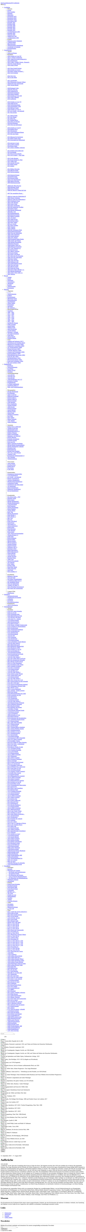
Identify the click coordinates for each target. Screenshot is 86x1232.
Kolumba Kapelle (12, 440)
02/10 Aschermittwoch (13, 844)
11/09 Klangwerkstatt (13, 846)
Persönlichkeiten (11, 48)
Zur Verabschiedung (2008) (14, 347)
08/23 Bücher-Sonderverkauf (15, 661)
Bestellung (10, 365)
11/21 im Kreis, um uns (13, 918)
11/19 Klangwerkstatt (13, 699)
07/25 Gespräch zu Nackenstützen (16, 626)
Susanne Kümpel (11, 405)
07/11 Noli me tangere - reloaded (16, 1009)
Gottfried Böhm (11, 42)
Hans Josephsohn (12, 404)
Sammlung (7, 594)
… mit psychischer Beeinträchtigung (17, 876)
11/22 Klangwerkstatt (13, 669)
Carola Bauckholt (12, 504)
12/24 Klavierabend (12, 634)
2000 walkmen (11, 228)
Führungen (10, 280)
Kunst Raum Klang (12, 889)
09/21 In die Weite (12, 919)
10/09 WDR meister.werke (14, 1017)
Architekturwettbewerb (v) (14, 580)
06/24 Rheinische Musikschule (15, 646)
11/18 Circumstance (12, 713)
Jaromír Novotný (11, 556)
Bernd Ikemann (11, 529)
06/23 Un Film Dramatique (14, 663)
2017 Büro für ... (11, 118)
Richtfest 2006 (11, 24)
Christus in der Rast (12, 428)
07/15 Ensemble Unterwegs (14, 765)
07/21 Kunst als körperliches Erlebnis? (17, 684)
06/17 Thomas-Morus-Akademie (16, 727)
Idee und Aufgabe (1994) (14, 362)
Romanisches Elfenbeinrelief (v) (15, 455)
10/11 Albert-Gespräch (13, 829)
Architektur (7, 7)
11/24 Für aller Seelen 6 (13, 643)
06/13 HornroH (11, 991)
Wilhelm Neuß (11, 327)
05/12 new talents (12, 821)
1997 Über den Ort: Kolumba (15, 256)
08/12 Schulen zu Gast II (14, 812)
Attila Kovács (11, 407)
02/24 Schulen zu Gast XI (14, 649)
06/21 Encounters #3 (12, 931)
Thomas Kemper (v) (12, 535)
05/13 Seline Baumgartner (14, 995)
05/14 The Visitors (12, 986)
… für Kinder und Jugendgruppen (16, 872)
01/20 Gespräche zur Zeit (14, 695)
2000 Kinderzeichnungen (14, 231)
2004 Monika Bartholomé (14, 210)
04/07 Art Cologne (12, 860)
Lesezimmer (10, 890)
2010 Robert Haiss (12, 176)
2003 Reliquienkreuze (13, 213)
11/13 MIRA (10, 989)
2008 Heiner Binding (13, 189)
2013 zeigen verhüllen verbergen (16, 147)
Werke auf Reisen (12, 53)
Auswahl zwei (11, 376)
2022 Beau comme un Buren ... (15, 71)
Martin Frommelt (11, 401)
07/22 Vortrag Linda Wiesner (15, 674)
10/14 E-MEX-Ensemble (14, 777)
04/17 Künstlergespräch (13, 730)
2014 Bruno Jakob (12, 146)
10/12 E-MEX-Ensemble (14, 808)
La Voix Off (10, 908)
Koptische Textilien (12, 381)
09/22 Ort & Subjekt (12, 916)
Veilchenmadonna (12, 458)
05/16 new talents (12, 745)
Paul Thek (10, 416)
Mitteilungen (10, 593)
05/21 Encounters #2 (12, 939)
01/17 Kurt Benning (12, 971)
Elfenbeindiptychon (12, 429)
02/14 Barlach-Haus (12, 789)
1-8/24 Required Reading (14, 652)
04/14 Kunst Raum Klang (14, 985)
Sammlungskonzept (12, 596)
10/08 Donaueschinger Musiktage (16, 850)
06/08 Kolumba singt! (13, 852)
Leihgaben (10, 599)
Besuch (6, 275)
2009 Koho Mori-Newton (14, 185)
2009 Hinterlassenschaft (13, 182)
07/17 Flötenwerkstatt (13, 724)
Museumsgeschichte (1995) (14, 359)
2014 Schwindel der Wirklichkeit (16, 140)
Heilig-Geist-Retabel (12, 434)
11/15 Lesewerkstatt (12, 751)
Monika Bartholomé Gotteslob (15, 446)
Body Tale (10, 512)
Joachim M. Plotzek (12, 323)
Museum (6, 289)
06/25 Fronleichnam (12, 628)
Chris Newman (11, 555)
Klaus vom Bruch (12, 521)
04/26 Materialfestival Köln (14, 616)
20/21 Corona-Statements (14, 689)
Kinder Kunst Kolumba (13, 884)
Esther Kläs (10, 536)
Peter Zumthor (11, 12)
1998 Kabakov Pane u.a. (13, 245)
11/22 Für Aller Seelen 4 (13, 672)
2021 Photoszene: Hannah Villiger (16, 82)
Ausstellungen (7, 3)
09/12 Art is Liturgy (12, 1000)
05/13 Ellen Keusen (12, 994)
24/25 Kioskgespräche (13, 622)
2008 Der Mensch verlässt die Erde (16, 190)
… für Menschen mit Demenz (15, 875)
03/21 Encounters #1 (12, 946)
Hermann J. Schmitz (12, 332)
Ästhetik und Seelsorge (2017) (15, 341)
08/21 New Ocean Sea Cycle (15, 680)
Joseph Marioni (11, 410)
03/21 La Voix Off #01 (13, 950)
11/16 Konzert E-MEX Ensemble (16, 738)
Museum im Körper (12, 907)
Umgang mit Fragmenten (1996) (16, 352)
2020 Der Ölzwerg (12, 89)
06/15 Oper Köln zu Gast (14, 768)
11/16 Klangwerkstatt (13, 736)
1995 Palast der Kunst (13, 268)
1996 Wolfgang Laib (12, 262)
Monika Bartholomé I (13, 501)
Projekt (9, 10)
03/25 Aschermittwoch (13, 631)
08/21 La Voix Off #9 (13, 924)
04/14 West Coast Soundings (15, 788)
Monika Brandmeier (12, 513)
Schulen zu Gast (11, 895)
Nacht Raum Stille (12, 887)
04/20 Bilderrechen (12, 968)
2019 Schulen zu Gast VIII (14, 96)
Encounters (10, 904)
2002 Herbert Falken (12, 221)
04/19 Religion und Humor (14, 707)
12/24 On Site (11, 635)
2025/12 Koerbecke (12, 605)
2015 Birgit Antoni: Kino (14, 138)
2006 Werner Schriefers (13, 198)
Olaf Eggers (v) (11, 524)
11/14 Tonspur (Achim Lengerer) (16, 771)
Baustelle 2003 (11, 30)
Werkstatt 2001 (11, 35)
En (5, 4)
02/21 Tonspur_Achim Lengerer (16, 690)
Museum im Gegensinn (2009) (15, 344)
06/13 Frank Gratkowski (13, 800)
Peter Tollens (10, 417)
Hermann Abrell (11, 498)
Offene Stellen (11, 303)
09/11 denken (11, 1007)
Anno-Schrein (11, 463)
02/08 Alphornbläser (12, 857)
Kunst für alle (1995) (12, 356)
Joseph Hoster (11, 326)
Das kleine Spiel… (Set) (13, 497)
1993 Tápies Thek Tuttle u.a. (15, 272)
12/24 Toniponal (11, 637)
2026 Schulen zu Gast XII (14, 56)
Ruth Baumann (11, 506)
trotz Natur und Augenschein (15, 588)
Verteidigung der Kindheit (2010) (16, 343)
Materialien (10, 15)
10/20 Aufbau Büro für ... (14, 957)
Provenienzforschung (13, 602)
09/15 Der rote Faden (13, 975)
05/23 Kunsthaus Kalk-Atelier (15, 664)
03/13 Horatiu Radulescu (14, 805)
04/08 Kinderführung (13, 1029)
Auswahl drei (11, 378)
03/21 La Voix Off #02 (13, 948)
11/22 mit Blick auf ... (13, 670)
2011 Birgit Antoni (12, 164)
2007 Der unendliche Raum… (15, 193)
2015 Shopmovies (12, 131)
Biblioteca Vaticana (12, 576)
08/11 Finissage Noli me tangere (15, 1004)
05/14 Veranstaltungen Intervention (16, 785)
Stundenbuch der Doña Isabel (15, 484)
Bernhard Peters (11, 558)
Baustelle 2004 (11, 28)
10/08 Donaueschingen (13, 1021)
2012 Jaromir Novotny (13, 163)
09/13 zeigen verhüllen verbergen (16, 992)
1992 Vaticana (11, 274)
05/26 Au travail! (11, 613)
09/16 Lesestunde (12, 760)
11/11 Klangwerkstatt (13, 828)
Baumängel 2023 (11, 18)
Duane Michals (11, 553)
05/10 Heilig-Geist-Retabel (14, 841)
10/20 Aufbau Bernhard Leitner (15, 960)
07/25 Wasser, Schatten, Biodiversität (17, 625)
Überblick (10, 311)
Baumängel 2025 (11, 16)
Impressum (8, 1214)
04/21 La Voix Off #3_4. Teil (15, 940)
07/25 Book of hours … (13, 623)
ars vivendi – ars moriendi (14, 477)
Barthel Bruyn (11, 466)
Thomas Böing (11, 510)
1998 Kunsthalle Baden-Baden (15, 239)
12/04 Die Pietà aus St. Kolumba (16, 863)
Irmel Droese (10, 523)
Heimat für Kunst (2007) (13, 349)
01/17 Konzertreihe (12, 735)
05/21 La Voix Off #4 (13, 936)
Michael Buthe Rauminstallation (15, 445)
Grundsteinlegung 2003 (13, 31)
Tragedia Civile (11, 454)
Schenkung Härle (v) (12, 385)
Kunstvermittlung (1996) (13, 353)
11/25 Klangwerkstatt (13, 620)
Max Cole (10, 518)
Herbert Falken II (12, 399)
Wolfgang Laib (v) (12, 547)
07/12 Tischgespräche (13, 815)
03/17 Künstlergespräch (13, 733)
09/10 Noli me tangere (13, 1012)
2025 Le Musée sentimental (14, 57)
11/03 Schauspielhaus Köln (14, 864)
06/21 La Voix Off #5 (13, 933)
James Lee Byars (11, 394)
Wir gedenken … (11, 307)
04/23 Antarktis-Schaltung (14, 666)
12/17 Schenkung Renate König (15, 719)
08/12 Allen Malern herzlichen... (16, 814)
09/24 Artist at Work (12, 913)
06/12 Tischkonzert (12, 817)
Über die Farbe (11, 577)
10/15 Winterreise (12, 756)
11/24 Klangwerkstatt (13, 640)
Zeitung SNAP (11, 370)
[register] (17, 1227)
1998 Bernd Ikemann (13, 243)
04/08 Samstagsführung (13, 1027)
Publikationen (7, 364)
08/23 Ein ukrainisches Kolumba (16, 660)
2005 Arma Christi (12, 204)
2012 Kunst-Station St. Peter (15, 160)
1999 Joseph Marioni (13, 236)
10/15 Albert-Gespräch (13, 757)
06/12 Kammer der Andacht (14, 818)
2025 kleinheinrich (12, 60)
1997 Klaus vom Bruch (13, 254)
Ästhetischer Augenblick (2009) (15, 346)
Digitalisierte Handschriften (14, 474)
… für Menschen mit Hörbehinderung (17, 878)
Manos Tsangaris (11, 419)
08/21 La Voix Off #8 (13, 925)
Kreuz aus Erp (11, 442)
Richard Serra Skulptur (13, 451)
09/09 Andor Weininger (13, 847)
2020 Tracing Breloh (12, 85)
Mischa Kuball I (11, 541)
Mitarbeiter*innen (12, 298)
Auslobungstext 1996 (13, 38)
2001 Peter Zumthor (12, 225)
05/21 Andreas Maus (12, 937)
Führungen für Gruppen (13, 870)
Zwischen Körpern (12, 901)
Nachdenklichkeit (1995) (14, 358)
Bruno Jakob (10, 532)
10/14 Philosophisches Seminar (15, 780)
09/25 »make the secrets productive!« (17, 911)
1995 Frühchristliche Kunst (14, 263)
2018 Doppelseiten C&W (14, 106)
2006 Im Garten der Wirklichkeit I (16, 199)
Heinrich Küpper (11, 408)
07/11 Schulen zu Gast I (13, 834)
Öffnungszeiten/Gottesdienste (15, 45)
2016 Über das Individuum (14, 124)
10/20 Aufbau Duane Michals (15, 962)
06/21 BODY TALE (12, 687)
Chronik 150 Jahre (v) (13, 585)
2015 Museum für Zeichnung (15, 137)
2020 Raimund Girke (13, 88)
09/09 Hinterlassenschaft (13, 1018)
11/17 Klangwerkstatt (13, 721)
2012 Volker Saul (12, 161)
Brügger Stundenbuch (13, 478)
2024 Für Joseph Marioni (14, 63)
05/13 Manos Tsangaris (13, 997)
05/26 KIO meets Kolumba (14, 611)
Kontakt (9, 285)
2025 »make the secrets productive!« (17, 59)
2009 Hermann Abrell (13, 187)
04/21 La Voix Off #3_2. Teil (15, 943)
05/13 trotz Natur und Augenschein (16, 998)
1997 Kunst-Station (12, 253)
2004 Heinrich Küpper (13, 214)
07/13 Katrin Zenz (12, 799)
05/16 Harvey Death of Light (15, 747)
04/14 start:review (12, 786)
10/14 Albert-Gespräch (13, 779)
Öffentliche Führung (12, 879)
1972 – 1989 (10, 314)
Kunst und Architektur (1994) (15, 361)
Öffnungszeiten (11, 286)
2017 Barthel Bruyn (12, 120)
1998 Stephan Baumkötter (14, 242)
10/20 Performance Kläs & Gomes (16, 963)
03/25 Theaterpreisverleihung (15, 629)
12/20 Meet (10, 953)
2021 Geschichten (12, 80)
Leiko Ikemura (11, 402)
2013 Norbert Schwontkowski (15, 150)
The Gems (10, 893)
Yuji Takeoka (10, 562)
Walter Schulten (11, 324)
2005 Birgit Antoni (12, 208)
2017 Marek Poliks (12, 115)
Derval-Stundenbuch (12, 490)
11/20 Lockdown (11, 954)
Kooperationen (11, 297)
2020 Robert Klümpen (13, 92)
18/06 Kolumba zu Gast (13, 715)
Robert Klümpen (11, 538)
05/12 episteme (11, 820)
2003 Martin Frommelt (13, 216)
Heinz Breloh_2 (11, 516)
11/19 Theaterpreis (12, 698)
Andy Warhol (11, 420)
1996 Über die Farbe (12, 265)
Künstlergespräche (12, 885)
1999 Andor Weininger (13, 234)
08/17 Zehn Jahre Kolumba (14, 722)
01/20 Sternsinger (12, 696)
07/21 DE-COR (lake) (13, 683)
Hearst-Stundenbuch (12, 487)
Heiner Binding (11, 509)
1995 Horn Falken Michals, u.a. (15, 269)
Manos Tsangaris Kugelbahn (15, 443)
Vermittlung (7, 866)
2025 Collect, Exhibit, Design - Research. (18, 62)
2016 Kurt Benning (12, 123)
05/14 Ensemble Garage (13, 783)
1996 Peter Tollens (12, 259)
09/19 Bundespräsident (13, 706)
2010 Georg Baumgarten (14, 179)
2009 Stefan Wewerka (13, 181)
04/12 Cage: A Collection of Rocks (16, 823)
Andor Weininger (12, 422)
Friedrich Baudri (11, 338)
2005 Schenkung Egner (13, 201)
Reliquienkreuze (11, 449)
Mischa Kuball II (11, 542)
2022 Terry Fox (11, 76)
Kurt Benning (11, 393)
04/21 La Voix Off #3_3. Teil (15, 942)
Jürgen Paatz (10, 413)
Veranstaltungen (8, 606)
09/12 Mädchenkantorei (13, 809)
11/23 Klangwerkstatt (13, 655)
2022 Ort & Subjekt (12, 73)
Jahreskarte (10, 283)
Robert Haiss (10, 527)
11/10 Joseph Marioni (13, 837)
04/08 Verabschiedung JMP (14, 855)
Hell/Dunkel (4, 1229)
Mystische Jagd (11, 448)
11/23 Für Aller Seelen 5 (13, 657)
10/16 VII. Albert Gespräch (14, 739)
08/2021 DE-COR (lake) (14, 922)
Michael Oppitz (11, 411)
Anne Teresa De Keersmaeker (15, 533)
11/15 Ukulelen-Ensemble (14, 750)
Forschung (10, 600)
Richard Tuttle (11, 565)
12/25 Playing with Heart (14, 617)
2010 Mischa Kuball (12, 170)
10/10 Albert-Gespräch (13, 838)
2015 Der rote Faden (12, 134)
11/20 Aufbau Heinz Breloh (14, 956)
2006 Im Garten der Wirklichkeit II (16, 196)
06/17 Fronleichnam (12, 725)
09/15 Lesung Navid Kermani (15, 762)
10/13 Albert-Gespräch (13, 797)
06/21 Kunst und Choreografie (15, 930)
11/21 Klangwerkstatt (13, 677)
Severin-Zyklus (11, 465)
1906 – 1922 (10, 320)
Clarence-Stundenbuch (13, 480)
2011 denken (10, 166)
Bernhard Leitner (11, 548)
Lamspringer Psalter (12, 483)
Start (2, 3)
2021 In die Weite (12, 77)
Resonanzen (10, 288)
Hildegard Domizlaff (12, 396)
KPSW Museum (11, 437)
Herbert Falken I (11, 397)
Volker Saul (10, 559)
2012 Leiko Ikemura (12, 158)
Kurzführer (10, 368)
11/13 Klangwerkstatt (13, 794)
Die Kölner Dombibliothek (14, 579)
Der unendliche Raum (13, 582)
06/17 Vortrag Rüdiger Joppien (15, 728)
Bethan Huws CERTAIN (14, 426)
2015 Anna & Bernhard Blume (15, 132)
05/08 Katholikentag (12, 853)
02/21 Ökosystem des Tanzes (15, 951)
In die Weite (10, 469)
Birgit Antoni (10, 500)
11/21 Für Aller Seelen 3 (13, 678)
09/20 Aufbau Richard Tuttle (15, 965)
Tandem (9, 899)
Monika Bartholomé (12, 391)
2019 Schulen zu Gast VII (14, 102)
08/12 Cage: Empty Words (14, 811)
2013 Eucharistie (11, 152)
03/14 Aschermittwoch (13, 988)
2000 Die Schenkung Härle (14, 230)
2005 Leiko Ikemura (12, 202)
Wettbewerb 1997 (12, 36)
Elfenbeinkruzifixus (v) (13, 431)
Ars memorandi (11, 486)
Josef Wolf (10, 570)
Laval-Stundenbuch (12, 475)
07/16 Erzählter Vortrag (13, 741)
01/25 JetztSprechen (12, 632)
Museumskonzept (12, 300)
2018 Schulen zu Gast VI (14, 109)
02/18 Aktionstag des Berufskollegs (16, 718)
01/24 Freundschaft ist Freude (15, 654)
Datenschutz (8, 1213)
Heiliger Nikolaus (12, 433)
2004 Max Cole (11, 211)
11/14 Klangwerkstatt (13, 774)
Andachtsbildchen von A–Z (14, 379)
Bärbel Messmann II (12, 551)
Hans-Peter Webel (12, 567)
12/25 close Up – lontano (14, 619)
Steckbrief (10, 306)
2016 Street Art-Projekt (13, 121)
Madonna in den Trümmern (14, 41)
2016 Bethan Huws (12, 129)
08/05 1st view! (11, 861)
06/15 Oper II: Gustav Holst (14, 977)
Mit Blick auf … (11, 892)
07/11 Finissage (11, 832)
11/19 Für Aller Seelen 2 (13, 701)
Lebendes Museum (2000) (14, 350)
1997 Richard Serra (12, 250)
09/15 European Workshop (14, 759)
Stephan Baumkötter (12, 507)
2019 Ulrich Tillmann (13, 97)
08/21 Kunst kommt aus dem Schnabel (17, 681)
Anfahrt (9, 277)
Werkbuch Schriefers (12, 414)
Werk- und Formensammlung (15, 387)
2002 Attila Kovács (12, 219)
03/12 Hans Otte (11, 826)
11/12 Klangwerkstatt (13, 806)
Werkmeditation (11, 896)
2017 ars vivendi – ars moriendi (15, 111)
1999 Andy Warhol (12, 237)
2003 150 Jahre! (11, 218)
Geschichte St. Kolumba (13, 47)
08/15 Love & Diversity (13, 763)
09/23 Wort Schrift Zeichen (14, 914)
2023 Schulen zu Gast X (13, 70)
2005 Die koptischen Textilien (15, 207)
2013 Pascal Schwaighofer (14, 153)
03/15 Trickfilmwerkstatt (13, 770)
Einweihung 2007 (12, 21)
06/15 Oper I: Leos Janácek (14, 979)
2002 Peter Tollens (12, 222)
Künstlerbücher (11, 382)
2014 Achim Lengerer (13, 144)
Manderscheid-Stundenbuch (14, 481)
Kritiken (9, 295)
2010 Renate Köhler (12, 178)
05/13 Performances (12, 803)
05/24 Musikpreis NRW (13, 648)
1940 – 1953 (10, 317)
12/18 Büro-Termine (12, 709)
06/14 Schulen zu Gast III (14, 782)
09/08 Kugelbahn (12, 1023)
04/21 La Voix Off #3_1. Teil (15, 945)
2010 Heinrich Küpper (13, 175)
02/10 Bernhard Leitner (13, 843)
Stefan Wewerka (11, 568)
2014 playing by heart (13, 143)
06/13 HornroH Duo (12, 802)
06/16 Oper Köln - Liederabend (15, 744)
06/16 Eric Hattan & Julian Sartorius (17, 742)
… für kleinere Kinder (13, 873)
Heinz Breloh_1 (11, 515)
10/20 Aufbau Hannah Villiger (15, 959)
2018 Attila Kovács (12, 103)
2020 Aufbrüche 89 (12, 91)
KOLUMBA (4, 1)
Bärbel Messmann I (12, 550)
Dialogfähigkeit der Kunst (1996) (16, 355)
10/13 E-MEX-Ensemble (14, 796)
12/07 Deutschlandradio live (14, 858)
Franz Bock (10, 335)
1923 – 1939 (10, 318)
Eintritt (9, 279)
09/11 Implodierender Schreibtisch (16, 831)
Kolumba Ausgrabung (13, 439)
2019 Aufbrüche (15, 3)
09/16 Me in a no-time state (14, 972)
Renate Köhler (11, 539)
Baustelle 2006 (11, 25)
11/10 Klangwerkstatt (13, 835)
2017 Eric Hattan (11, 117)
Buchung (9, 869)
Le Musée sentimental (13, 384)
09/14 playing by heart (13, 982)
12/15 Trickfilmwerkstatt (13, 748)
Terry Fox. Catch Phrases (14, 452)
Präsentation (10, 304)
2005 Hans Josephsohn (13, 205)
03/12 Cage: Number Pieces (14, 824)
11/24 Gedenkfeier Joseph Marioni (16, 641)
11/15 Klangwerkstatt (13, 753)
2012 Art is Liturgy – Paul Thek (15, 155)
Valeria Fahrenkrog (12, 526)
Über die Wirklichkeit (13, 584)
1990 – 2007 (10, 312)
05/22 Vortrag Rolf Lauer (14, 675)
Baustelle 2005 (11, 27)
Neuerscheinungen (12, 367)
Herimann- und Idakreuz (13, 436)
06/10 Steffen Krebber (13, 840)
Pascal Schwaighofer (12, 561)
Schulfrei (9, 898)
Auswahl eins (11, 375)
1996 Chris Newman (12, 260)
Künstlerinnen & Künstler (14, 597)
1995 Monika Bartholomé (14, 271)
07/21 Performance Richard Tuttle (16, 686)
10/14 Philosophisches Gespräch (16, 776)
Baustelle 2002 (11, 33)
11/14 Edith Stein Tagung (14, 773)
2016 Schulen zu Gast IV (14, 128)
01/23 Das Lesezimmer (13, 667)
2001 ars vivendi (11, 224)
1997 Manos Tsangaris (13, 251)
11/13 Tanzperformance (13, 792)
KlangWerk (10, 905)
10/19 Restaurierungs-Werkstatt (15, 702)
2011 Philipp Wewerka (13, 169)
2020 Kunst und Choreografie (15, 83)
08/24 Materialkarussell (13, 645)
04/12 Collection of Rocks (14, 1003)
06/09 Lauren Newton (13, 1020)
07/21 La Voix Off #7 (13, 927)
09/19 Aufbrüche (11, 983)
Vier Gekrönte (11, 457)
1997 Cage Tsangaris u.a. (14, 248)
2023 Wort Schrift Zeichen (14, 68)
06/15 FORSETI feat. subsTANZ (16, 767)
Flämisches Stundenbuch (14, 489)
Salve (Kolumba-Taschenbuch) (15, 587)
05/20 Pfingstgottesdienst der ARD (16, 693)
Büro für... (10, 519)
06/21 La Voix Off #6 (13, 928)
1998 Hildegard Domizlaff (14, 246)
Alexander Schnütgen (13, 333)
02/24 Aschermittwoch (13, 651)
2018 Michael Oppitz (13, 108)
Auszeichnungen (11, 294)
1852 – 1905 (10, 321)
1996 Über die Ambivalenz (14, 257)
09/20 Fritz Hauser (12, 692)
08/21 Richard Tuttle (12, 921)
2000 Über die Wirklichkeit (14, 233)
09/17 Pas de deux (12, 969)
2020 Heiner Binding (13, 94)
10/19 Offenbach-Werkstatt (14, 704)
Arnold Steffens (11, 330)
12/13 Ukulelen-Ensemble (14, 791)
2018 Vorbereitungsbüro (13, 105)
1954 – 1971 (10, 315)
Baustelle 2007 (11, 22)
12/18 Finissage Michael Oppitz (15, 710)
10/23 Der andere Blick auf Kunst (16, 658)
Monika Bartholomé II (13, 503)
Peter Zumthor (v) (12, 571)
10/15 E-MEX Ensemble (14, 754)
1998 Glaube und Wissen (14, 240)
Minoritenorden (11, 44)
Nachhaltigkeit (11, 301)
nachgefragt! (10, 881)
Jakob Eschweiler (12, 329)
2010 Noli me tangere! (13, 172)
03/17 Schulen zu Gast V (14, 731)
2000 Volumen (11, 227)
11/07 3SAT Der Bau (13, 1030)
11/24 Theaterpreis (12, 638)
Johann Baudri (11, 336)
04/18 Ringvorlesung (13, 716)
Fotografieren (11, 282)
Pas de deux (10, 468)
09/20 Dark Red (11, 966)
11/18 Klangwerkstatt (13, 712)
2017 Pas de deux (12, 112)
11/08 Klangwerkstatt (13, 849)
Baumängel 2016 (11, 19)
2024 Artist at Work (12, 65)
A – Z (8, 292)
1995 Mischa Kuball (12, 266)
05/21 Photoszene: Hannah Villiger (16, 934)
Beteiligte (9, 13)
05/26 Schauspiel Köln (13, 614)
